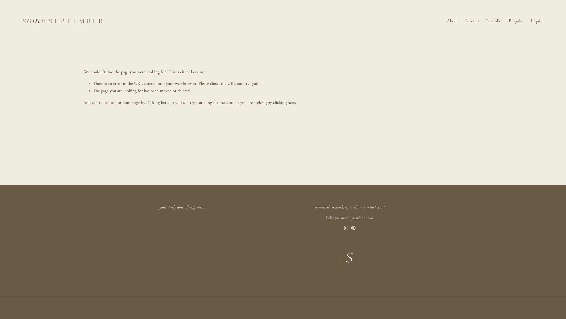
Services (472, 21)
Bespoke (516, 21)
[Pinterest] (353, 228)
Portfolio (493, 21)
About (452, 21)
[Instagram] (346, 228)
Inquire (537, 21)
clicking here (157, 102)
